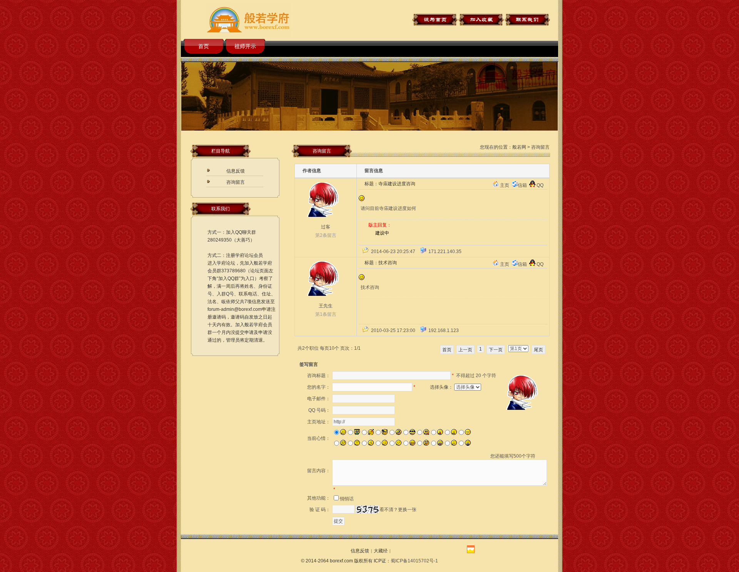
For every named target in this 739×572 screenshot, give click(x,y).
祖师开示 (245, 46)
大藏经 (381, 551)
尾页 (538, 349)
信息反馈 (235, 171)
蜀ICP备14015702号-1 (414, 561)
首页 (203, 46)
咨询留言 (235, 182)
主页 (504, 185)
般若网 (519, 147)
